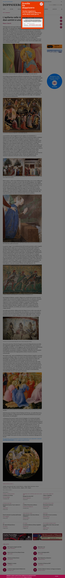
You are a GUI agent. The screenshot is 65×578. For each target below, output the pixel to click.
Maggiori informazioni (28, 577)
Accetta (56, 576)
